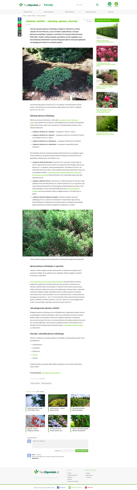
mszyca (34, 354)
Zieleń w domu (28, 12)
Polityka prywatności (72, 475)
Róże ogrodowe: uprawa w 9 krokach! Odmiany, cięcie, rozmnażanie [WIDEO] (105, 111)
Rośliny (116, 6)
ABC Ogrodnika (69, 12)
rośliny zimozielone (35, 383)
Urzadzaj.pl (88, 477)
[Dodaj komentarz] (19, 28)
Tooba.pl (88, 473)
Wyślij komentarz (81, 450)
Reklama (70, 479)
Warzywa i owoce (91, 12)
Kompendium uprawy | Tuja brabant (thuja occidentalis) (105, 133)
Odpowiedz (35, 458)
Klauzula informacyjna (73, 481)
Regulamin (70, 477)
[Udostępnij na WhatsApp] (19, 22)
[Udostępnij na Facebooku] (19, 19)
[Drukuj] (19, 34)
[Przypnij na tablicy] (19, 25)
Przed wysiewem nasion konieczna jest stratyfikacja (46, 282)
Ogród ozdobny (48, 12)
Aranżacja (110, 12)
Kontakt (69, 473)
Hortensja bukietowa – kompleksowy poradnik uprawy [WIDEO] (106, 64)
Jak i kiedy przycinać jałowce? (51, 373)
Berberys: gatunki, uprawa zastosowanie (104, 87)
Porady (109, 6)
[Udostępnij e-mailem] (19, 31)
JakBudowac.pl (89, 475)
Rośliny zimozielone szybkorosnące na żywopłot (105, 41)
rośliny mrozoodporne (46, 383)
